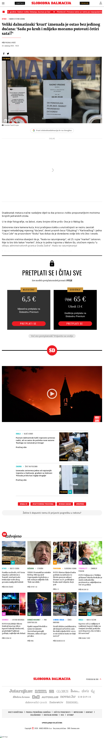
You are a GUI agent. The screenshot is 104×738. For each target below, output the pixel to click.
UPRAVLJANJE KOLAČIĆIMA (52, 723)
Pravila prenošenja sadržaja (38, 712)
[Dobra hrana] (21, 696)
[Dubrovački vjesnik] (36, 702)
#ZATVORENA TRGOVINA (42, 504)
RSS (62, 714)
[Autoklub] (50, 696)
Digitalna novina (51, 714)
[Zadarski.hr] (56, 702)
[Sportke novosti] (52, 691)
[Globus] (62, 691)
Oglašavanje (35, 714)
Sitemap (70, 714)
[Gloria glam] (93, 691)
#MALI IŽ (23, 504)
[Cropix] (84, 696)
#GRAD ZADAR (65, 504)
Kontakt (89, 712)
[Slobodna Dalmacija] (51, 3)
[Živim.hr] (75, 691)
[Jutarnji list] (21, 691)
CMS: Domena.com (73, 728)
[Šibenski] (72, 702)
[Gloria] (85, 691)
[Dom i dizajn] (36, 696)
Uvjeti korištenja (15, 712)
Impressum (78, 712)
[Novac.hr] (68, 696)
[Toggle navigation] (3, 3)
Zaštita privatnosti (62, 712)
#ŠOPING (80, 504)
